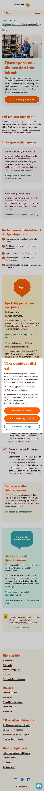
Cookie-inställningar (22, 426)
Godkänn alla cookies (22, 410)
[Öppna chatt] (39, 786)
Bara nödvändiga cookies (22, 418)
